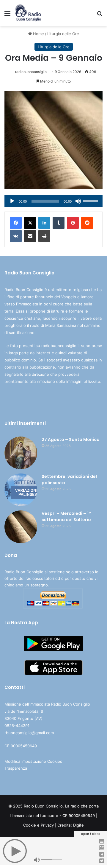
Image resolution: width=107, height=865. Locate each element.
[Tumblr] (58, 223)
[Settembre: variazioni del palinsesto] (20, 489)
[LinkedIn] (44, 223)
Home (38, 33)
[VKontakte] (16, 236)
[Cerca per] (100, 15)
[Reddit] (87, 223)
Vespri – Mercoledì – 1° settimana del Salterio (66, 516)
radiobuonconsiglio (31, 71)
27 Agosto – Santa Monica (71, 439)
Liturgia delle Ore (63, 33)
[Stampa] (44, 236)
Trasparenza (15, 768)
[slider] (91, 200)
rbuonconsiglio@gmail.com (29, 732)
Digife (78, 825)
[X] (30, 223)
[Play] (12, 201)
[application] (53, 201)
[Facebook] (16, 223)
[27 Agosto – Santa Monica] (20, 453)
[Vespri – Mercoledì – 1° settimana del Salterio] (20, 526)
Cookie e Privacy (38, 825)
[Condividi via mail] (30, 236)
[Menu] (7, 15)
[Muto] (78, 201)
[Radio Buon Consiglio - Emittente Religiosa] (28, 13)
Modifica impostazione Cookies (33, 761)
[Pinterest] (73, 223)
